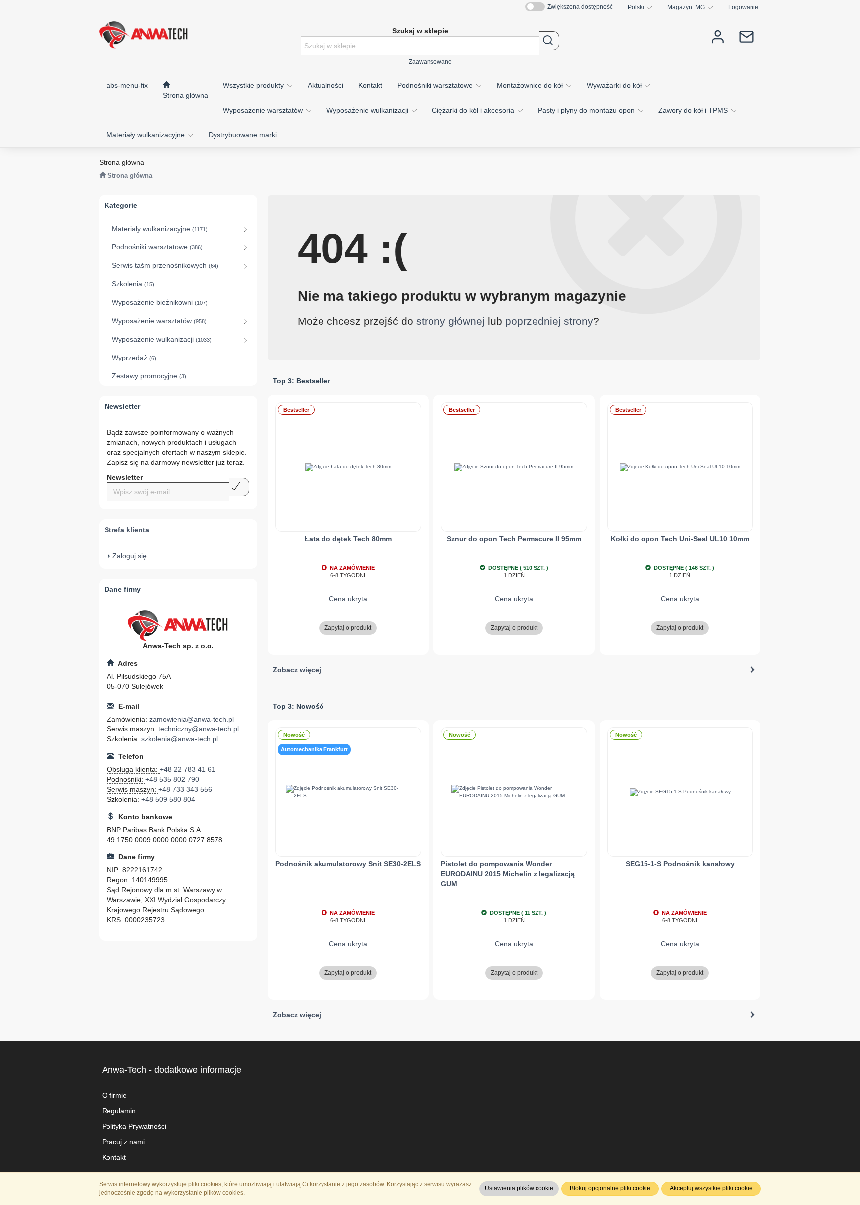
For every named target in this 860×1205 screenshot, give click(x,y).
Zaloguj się (129, 556)
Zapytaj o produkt (347, 627)
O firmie (114, 1095)
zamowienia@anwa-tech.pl (191, 719)
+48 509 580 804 (168, 799)
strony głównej (450, 321)
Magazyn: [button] (686, 7)
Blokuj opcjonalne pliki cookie (610, 1188)
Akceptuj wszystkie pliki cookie (711, 1188)
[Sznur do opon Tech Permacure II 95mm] (514, 467)
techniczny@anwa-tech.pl (198, 729)
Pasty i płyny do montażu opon (587, 110)
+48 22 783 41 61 (187, 769)
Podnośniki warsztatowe (436, 85)
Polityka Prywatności (134, 1126)
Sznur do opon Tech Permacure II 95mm (514, 539)
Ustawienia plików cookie (519, 1188)
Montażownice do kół (531, 85)
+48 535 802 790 (172, 779)
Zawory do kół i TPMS (694, 110)
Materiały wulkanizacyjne (147, 135)
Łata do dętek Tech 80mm (348, 539)
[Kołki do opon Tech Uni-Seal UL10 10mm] (680, 467)
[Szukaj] (549, 40)
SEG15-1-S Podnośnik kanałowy (680, 864)
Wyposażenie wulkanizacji (368, 110)
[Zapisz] (239, 487)
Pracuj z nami (123, 1142)
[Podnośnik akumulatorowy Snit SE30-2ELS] (348, 792)
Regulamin (119, 1111)
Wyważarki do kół (615, 85)
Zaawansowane (430, 61)
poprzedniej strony (549, 321)
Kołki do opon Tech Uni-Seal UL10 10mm (680, 539)
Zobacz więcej (297, 670)
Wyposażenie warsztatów (264, 110)
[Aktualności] (746, 36)
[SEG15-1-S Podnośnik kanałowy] (680, 792)
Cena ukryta (348, 598)
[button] (640, 7)
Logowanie (743, 7)
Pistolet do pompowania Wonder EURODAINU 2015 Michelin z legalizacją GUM (508, 874)
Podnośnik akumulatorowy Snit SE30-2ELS (348, 864)
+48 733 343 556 (185, 789)
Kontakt (114, 1157)
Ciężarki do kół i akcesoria (474, 110)
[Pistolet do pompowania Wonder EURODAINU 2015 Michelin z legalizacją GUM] (514, 792)
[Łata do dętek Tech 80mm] (348, 467)
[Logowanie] (717, 36)
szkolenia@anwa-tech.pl (179, 739)
